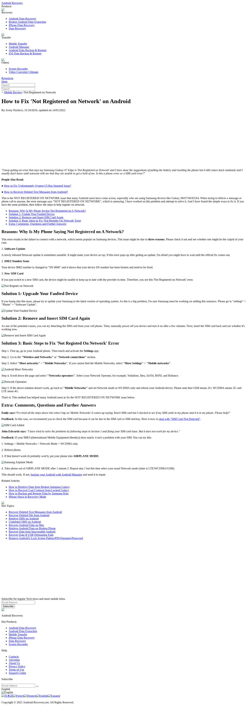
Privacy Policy (17, 666)
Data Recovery (17, 28)
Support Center (17, 672)
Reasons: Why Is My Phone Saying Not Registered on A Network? (47, 210)
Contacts (14, 656)
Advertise (14, 659)
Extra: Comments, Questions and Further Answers (37, 223)
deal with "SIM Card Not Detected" (179, 419)
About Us (14, 663)
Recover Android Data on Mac (26, 525)
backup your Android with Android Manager (56, 474)
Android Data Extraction (23, 631)
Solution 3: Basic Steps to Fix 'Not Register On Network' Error (45, 220)
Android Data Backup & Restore (27, 50)
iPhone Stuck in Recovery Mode (27, 496)
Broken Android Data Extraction (27, 21)
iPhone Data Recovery (22, 25)
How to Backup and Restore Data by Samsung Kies (38, 493)
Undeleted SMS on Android (25, 521)
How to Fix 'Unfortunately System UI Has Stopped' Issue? (37, 185)
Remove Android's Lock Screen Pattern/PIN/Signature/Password (46, 538)
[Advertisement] (124, 140)
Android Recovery (12, 3)
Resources (7, 78)
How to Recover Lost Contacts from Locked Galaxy (39, 490)
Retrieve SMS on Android (24, 518)
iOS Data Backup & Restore (25, 53)
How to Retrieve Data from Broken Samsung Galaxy (39, 486)
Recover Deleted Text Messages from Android (35, 512)
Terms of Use (16, 669)
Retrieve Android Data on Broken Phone (32, 528)
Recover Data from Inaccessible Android (32, 531)
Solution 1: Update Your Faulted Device (32, 214)
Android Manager (19, 47)
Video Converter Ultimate (23, 72)
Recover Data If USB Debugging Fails (31, 534)
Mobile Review (13, 92)
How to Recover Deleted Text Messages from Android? (36, 191)
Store (4, 81)
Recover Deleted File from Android (29, 515)
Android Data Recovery (22, 18)
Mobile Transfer (18, 43)
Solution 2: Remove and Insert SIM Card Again (36, 217)
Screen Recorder (18, 68)
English (5, 689)
